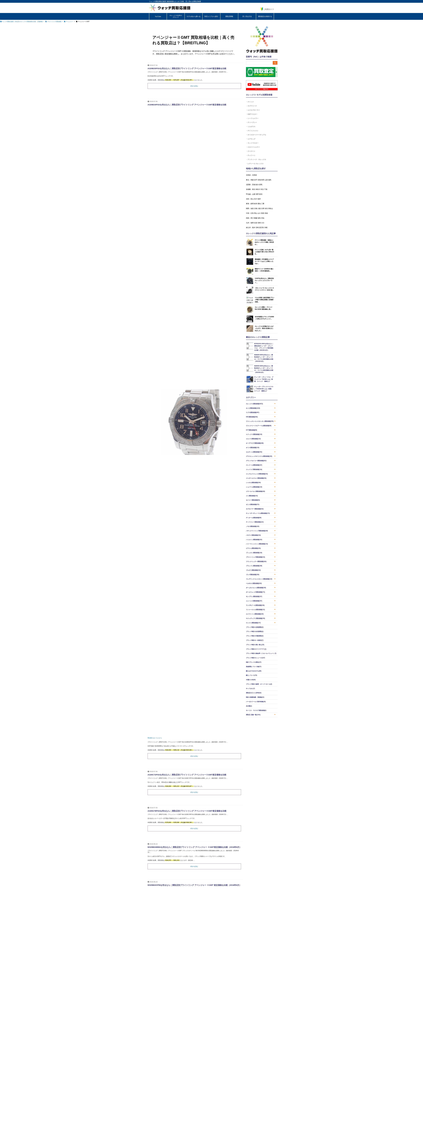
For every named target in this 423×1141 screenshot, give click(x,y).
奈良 (266, 208)
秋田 (262, 180)
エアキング (251, 139)
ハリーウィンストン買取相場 (257, 544)
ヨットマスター (253, 143)
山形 (266, 180)
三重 (262, 203)
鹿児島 (261, 227)
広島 (252, 213)
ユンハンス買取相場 (254, 601)
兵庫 (262, 208)
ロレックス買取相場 (254, 404)
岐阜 (255, 203)
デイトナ (251, 102)
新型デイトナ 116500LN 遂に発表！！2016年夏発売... (264, 270)
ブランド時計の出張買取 (254, 631)
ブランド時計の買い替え (255, 645)
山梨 (253, 194)
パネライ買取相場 (253, 535)
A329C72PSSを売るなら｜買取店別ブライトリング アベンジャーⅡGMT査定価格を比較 (187, 775)
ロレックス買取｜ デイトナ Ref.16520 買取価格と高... (263, 308)
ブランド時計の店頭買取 (254, 627)
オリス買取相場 (252, 447)
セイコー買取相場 (253, 500)
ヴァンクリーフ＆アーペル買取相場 (258, 425)
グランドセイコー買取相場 (256, 460)
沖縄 (265, 227)
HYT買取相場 (251, 430)
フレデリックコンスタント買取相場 (259, 579)
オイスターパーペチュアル (257, 134)
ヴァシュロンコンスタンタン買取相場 (260, 421)
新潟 (260, 194)
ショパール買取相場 (254, 487)
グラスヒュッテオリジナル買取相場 (259, 456)
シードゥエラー (253, 118)
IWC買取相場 (252, 417)
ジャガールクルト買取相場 (256, 478)
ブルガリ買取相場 (253, 570)
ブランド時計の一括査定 (254, 640)
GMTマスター (252, 114)
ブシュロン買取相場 (254, 552)
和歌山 (270, 208)
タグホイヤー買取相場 (254, 509)
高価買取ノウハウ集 (253, 666)
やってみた (250, 688)
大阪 (259, 208)
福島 (269, 180)
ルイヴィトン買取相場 (254, 614)
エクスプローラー (254, 110)
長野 (257, 194)
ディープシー (252, 122)
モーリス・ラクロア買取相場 (256, 710)
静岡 (252, 203)
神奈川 (258, 189)
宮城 (259, 180)
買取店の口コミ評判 (253, 693)
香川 (252, 218)
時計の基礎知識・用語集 (255, 697)
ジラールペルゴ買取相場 (255, 491)
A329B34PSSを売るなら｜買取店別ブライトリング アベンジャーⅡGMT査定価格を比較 (187, 105)
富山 (252, 199)
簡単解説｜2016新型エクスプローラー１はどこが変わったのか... (264, 261)
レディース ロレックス (255, 163)
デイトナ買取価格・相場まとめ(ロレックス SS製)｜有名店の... (264, 242)
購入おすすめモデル (253, 671)
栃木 (257, 184)
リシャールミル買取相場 (255, 609)
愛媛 (255, 218)
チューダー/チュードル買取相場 (258, 513)
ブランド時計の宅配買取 (254, 636)
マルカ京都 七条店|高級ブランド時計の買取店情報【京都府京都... (264, 300)
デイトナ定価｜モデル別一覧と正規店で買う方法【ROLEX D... (264, 252)
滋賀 (252, 208)
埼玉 (262, 189)
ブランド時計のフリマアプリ (256, 649)
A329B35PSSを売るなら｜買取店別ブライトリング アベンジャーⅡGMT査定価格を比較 (187, 68)
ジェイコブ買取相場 (254, 469)
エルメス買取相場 (253, 439)
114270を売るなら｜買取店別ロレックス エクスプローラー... (264, 281)
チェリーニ (251, 155)
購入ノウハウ (251, 675)
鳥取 (262, 213)
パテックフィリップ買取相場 (257, 531)
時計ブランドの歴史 (253, 662)
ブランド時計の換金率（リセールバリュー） (261, 653)
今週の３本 (251, 680)
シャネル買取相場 (253, 482)
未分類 (249, 706)
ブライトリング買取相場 (255, 557)
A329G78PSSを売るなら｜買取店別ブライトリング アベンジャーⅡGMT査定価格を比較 (187, 811)
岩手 (255, 180)
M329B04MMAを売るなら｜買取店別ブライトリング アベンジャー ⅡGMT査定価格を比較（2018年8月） (194, 847)
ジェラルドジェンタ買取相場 (257, 474)
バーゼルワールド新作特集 (256, 701)
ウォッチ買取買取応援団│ (158, 1)
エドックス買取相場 (254, 434)
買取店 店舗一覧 (253, 715)
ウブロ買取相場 (252, 412)
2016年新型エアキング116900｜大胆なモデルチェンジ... (264, 318)
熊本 (253, 227)
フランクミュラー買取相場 (256, 561)
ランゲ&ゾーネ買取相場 (255, 605)
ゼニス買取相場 (252, 504)
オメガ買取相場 (253, 408)
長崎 (259, 223)
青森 (252, 180)
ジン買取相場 (252, 496)
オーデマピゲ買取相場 (254, 443)
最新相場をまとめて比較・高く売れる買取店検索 (184, 1)
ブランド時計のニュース (255, 658)
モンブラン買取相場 (254, 596)
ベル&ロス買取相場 (254, 583)
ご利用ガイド (268, 9)
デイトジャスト (253, 130)
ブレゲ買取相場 (252, 574)
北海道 (254, 175)
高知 (262, 218)
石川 (255, 199)
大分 (262, 223)
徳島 (259, 218)
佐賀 (255, 223)
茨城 (253, 184)
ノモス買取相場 (252, 526)
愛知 (259, 203)
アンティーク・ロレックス (257, 159)
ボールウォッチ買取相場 (255, 592)
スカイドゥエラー (254, 147)
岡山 (255, 213)
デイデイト (251, 151)
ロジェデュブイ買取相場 (255, 618)
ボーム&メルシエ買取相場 (256, 587)
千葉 (265, 189)
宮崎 (257, 227)
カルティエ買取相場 (254, 452)
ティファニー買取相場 (254, 522)
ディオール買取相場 (253, 517)
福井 (259, 199)
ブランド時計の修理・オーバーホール (259, 684)
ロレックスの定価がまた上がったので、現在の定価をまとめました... (264, 328)
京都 (255, 208)
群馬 (260, 184)
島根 (266, 213)
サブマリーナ (252, 106)
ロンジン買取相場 (253, 623)
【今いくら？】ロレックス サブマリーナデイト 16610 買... (264, 289)
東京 (253, 189)
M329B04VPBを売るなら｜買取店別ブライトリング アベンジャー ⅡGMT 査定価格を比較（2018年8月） (194, 885)
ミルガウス (251, 126)
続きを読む (194, 86)
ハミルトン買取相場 (254, 539)
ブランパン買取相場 (254, 566)
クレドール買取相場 (254, 465)
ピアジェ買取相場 (253, 548)
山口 (259, 213)
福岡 (252, 223)
